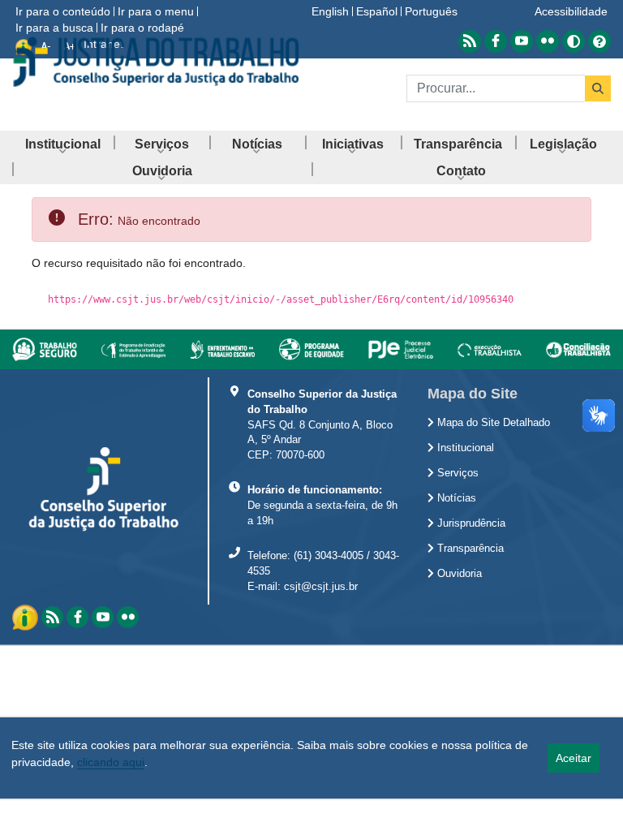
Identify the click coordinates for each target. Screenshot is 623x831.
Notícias (455, 498)
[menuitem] (63, 144)
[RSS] (52, 617)
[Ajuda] (599, 40)
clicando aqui (110, 762)
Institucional (464, 448)
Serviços (456, 473)
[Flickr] (128, 617)
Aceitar (573, 757)
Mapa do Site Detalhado (492, 422)
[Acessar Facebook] (495, 41)
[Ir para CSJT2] (155, 62)
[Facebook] (77, 617)
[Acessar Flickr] (547, 41)
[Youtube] (103, 617)
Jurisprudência (469, 523)
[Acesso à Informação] (26, 615)
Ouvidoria (458, 573)
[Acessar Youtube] (521, 41)
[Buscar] (598, 88)
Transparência (469, 548)
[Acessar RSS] (469, 41)
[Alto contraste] (573, 41)
